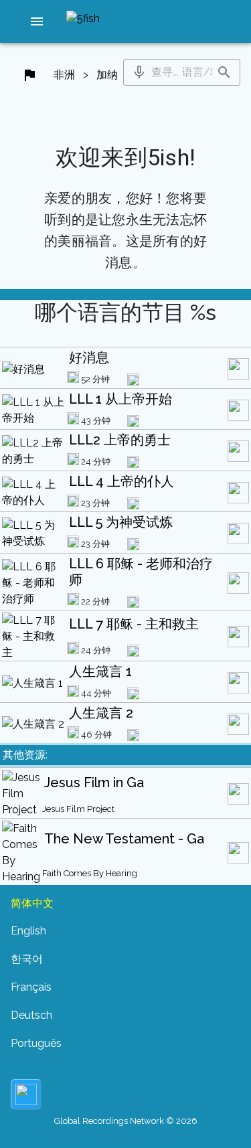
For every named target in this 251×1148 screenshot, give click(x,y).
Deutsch (31, 1015)
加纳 (107, 74)
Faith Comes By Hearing (89, 873)
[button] (37, 21)
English (28, 930)
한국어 (27, 959)
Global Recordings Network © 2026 (125, 1121)
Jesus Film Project (78, 809)
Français (31, 987)
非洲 (64, 74)
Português (36, 1043)
